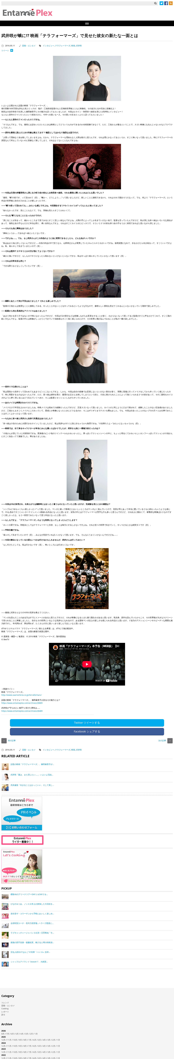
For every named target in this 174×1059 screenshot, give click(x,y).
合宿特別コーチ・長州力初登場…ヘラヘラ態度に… (32, 923)
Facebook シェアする (87, 731)
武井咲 (79, 45)
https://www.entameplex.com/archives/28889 (22, 703)
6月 (12, 1033)
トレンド (5, 1002)
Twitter (161, 3)
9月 (20, 1040)
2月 (31, 1033)
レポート (5, 1011)
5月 (17, 1033)
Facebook (166, 3)
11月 (9, 1040)
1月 (36, 1033)
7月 (7, 1033)
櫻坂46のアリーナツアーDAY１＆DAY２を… (29, 894)
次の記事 (164, 740)
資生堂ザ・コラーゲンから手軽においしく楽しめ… (32, 913)
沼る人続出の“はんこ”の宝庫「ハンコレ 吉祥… (30, 952)
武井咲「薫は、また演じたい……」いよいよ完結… (32, 774)
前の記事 (10, 740)
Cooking (5, 1008)
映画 (73, 45)
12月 (3, 1040)
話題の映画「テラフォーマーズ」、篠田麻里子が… (32, 764)
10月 (15, 1040)
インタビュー (48, 45)
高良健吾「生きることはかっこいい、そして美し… (32, 785)
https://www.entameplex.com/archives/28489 (22, 711)
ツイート (5, 50)
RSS (171, 3)
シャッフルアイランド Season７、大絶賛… (29, 961)
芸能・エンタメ (28, 45)
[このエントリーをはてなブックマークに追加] (11, 51)
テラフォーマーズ (62, 45)
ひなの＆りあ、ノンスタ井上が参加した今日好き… (32, 904)
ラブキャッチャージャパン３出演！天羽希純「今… (32, 932)
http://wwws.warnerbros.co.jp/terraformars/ (21, 695)
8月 (2, 1033)
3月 (26, 1033)
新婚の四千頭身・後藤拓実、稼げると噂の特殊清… (32, 942)
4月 (21, 1033)
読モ (3, 1014)
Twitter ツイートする (87, 722)
